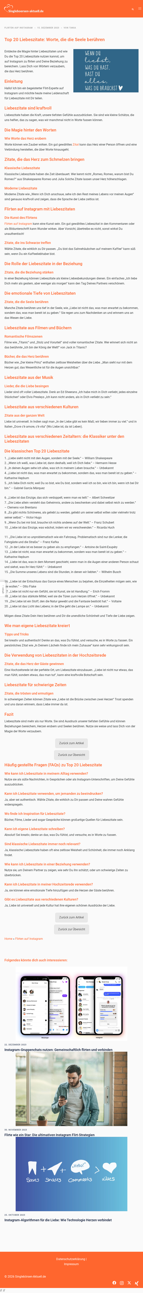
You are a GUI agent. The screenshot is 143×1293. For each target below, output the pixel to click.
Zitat (76, 144)
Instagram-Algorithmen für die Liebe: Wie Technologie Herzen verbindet (58, 1220)
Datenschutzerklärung (70, 1259)
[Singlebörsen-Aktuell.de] (24, 8)
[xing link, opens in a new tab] (137, 1281)
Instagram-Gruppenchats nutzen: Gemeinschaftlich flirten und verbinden (58, 1050)
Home (8, 939)
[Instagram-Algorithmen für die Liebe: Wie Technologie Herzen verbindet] (71, 1174)
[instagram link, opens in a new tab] (122, 1281)
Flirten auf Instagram (18, 28)
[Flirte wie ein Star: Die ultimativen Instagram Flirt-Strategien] (71, 1088)
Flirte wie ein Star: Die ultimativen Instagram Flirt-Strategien (49, 1135)
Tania (72, 28)
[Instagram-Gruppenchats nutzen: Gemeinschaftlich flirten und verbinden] (71, 1003)
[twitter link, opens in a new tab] (129, 1281)
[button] (133, 8)
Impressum (71, 1264)
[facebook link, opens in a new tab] (114, 1281)
